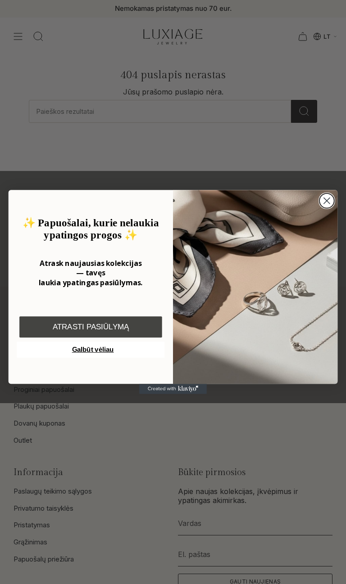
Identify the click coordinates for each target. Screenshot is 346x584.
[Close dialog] (326, 200)
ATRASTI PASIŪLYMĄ (91, 327)
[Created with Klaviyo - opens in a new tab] (173, 389)
